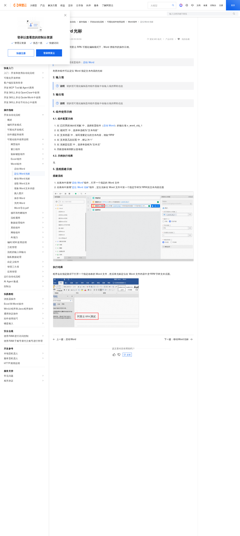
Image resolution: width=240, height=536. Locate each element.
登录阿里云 (49, 53)
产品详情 (169, 39)
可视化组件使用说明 (116, 21)
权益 (62, 5)
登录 (233, 5)
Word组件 (132, 21)
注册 (221, 5)
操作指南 (83, 21)
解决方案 (52, 5)
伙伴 (88, 5)
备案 (205, 5)
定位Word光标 (80, 187)
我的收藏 (186, 39)
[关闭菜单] (5, 5)
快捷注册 (21, 53)
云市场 (79, 5)
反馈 (129, 354)
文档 (198, 5)
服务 (96, 5)
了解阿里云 (107, 5)
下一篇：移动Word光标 (176, 339)
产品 (42, 5)
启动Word (88, 62)
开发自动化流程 (97, 21)
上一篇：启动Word (66, 339)
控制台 (213, 5)
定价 (70, 5)
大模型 (33, 5)
